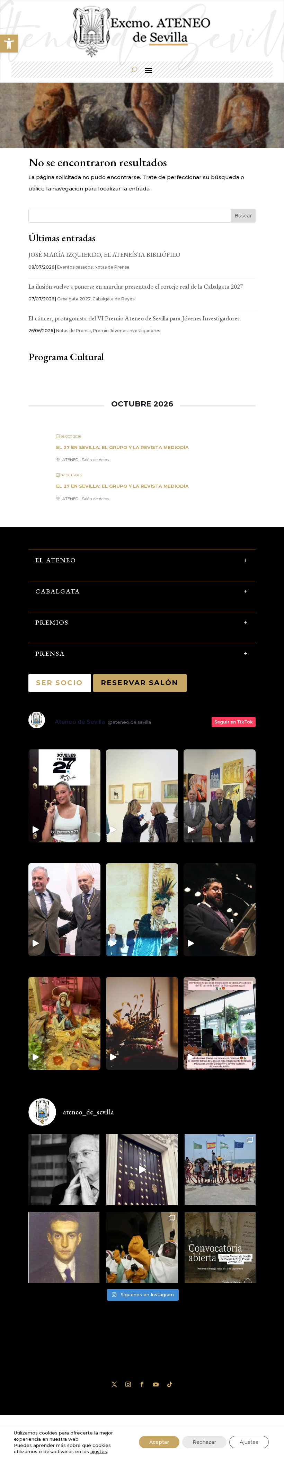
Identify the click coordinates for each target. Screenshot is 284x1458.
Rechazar (204, 1442)
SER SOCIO (59, 683)
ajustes (98, 1451)
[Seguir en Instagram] (128, 1384)
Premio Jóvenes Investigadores (126, 330)
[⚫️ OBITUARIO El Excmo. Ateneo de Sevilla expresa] (63, 1169)
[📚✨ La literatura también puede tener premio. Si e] (141, 1169)
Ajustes (249, 1442)
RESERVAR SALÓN (140, 683)
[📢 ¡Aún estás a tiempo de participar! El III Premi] (220, 1247)
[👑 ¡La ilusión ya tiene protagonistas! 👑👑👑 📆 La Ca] (141, 1247)
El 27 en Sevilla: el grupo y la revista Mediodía (122, 447)
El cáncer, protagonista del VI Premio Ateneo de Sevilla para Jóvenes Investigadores (133, 318)
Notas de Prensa (112, 267)
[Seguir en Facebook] (142, 1384)
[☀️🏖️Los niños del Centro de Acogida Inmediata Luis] (220, 1169)
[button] (9, 44)
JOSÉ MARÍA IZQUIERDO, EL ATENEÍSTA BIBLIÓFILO (104, 255)
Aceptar (159, 1442)
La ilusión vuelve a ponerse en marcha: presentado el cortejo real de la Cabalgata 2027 (136, 286)
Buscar (243, 216)
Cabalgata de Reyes (113, 298)
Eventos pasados (74, 267)
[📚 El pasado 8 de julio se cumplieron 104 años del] (63, 1247)
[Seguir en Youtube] (155, 1384)
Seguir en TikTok (233, 722)
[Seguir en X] (114, 1384)
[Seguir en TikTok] (169, 1384)
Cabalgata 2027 (73, 298)
